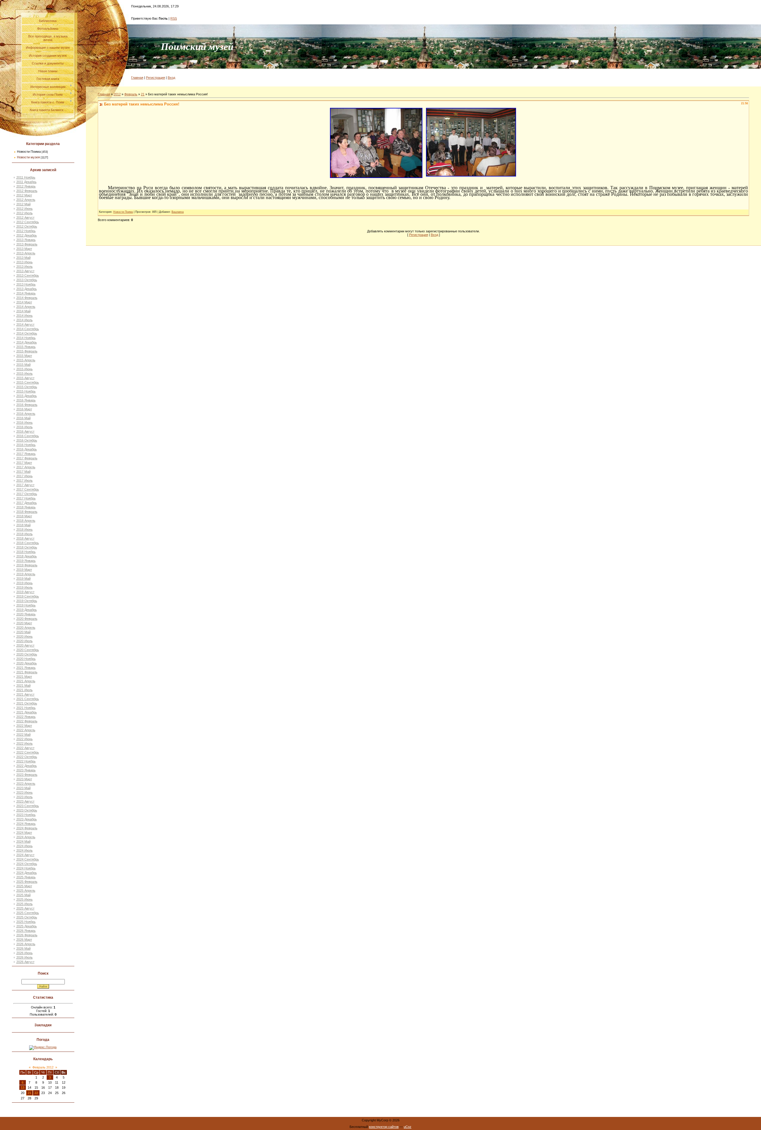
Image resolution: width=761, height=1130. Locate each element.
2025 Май (23, 895)
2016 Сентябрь (27, 436)
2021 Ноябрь (26, 708)
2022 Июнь (24, 739)
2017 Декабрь (26, 503)
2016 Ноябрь (26, 445)
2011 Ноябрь (25, 177)
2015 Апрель (25, 360)
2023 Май (23, 788)
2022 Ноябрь (26, 761)
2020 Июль (24, 641)
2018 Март (24, 516)
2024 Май (23, 841)
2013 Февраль (26, 244)
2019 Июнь (24, 583)
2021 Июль (24, 690)
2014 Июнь (24, 315)
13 (22, 1087)
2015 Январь (26, 347)
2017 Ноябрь (26, 498)
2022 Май (23, 734)
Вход (171, 77)
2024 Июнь (24, 846)
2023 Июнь (24, 792)
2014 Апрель (25, 306)
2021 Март (24, 676)
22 (36, 1093)
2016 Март (24, 409)
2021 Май (23, 685)
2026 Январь (26, 930)
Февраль (130, 94)
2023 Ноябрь (26, 815)
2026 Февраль (26, 935)
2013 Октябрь (26, 280)
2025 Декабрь (26, 926)
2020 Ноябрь (26, 659)
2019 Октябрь (26, 601)
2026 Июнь (24, 953)
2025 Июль (24, 904)
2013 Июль (24, 266)
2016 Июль (24, 427)
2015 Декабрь (26, 396)
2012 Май (23, 204)
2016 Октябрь (26, 440)
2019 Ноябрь (26, 605)
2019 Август (25, 592)
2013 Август (25, 271)
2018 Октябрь (26, 547)
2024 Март (24, 832)
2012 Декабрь (26, 235)
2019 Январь (26, 560)
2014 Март (24, 302)
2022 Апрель (25, 730)
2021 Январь (26, 667)
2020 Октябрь (26, 654)
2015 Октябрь (26, 387)
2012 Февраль (26, 191)
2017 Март (24, 462)
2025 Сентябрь (27, 913)
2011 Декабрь (26, 182)
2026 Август (25, 962)
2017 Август (25, 485)
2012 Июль (24, 213)
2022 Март (24, 725)
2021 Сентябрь (27, 699)
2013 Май (23, 257)
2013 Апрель (25, 253)
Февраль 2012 (43, 1067)
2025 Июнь (24, 899)
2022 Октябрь (26, 757)
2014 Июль (24, 320)
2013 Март (24, 248)
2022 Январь (26, 716)
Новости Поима (29, 151)
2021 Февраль (26, 672)
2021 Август (25, 694)
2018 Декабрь (26, 556)
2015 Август (25, 378)
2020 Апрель (25, 627)
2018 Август (25, 538)
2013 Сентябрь (27, 275)
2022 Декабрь (26, 765)
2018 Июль (24, 534)
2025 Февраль (26, 881)
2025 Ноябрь (26, 921)
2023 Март (24, 779)
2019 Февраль (26, 565)
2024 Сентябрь (27, 859)
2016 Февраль (26, 404)
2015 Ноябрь (26, 391)
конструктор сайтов (384, 1127)
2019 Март (24, 569)
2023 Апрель (25, 783)
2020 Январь (26, 614)
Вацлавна (178, 211)
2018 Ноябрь (26, 552)
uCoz (407, 1127)
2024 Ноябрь (26, 868)
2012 (117, 94)
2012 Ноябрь (26, 231)
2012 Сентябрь (27, 222)
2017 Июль (24, 480)
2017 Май (23, 471)
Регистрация (155, 77)
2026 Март (24, 939)
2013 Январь (26, 240)
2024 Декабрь (26, 872)
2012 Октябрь (26, 226)
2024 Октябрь (26, 864)
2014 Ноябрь (26, 338)
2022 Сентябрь (27, 752)
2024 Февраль (26, 828)
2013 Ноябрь (26, 284)
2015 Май (23, 364)
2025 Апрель (25, 890)
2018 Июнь (24, 529)
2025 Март (24, 886)
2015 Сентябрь (27, 382)
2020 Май (23, 632)
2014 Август (25, 324)
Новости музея (28, 157)
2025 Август (25, 908)
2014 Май (23, 311)
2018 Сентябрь (27, 543)
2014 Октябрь (26, 333)
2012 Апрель (25, 199)
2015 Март (24, 355)
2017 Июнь (24, 476)
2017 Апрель (25, 467)
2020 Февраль (26, 618)
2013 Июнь (24, 262)
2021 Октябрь (26, 703)
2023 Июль (24, 797)
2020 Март (24, 623)
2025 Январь (26, 877)
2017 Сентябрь (27, 489)
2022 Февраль (26, 721)
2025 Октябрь (26, 917)
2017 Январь (26, 454)
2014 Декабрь (26, 342)
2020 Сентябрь (27, 650)
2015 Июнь (24, 369)
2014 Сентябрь (27, 329)
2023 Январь (26, 770)
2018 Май (23, 525)
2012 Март (24, 195)
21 (29, 1093)
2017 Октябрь (26, 494)
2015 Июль (24, 373)
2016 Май (23, 418)
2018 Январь (26, 507)
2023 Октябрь (26, 810)
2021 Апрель (25, 681)
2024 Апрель (25, 837)
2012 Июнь (24, 208)
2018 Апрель (25, 520)
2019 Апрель (25, 574)
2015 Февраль (26, 351)
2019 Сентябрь (27, 596)
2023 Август (25, 801)
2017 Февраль (26, 458)
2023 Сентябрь (27, 806)
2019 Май (23, 578)
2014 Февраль (26, 298)
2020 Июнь (24, 636)
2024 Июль (24, 850)
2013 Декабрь (26, 289)
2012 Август (25, 217)
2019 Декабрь (26, 610)
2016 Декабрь (26, 449)
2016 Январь (26, 400)
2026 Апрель (25, 944)
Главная (137, 77)
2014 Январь (26, 293)
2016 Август (25, 431)
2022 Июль (24, 743)
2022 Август (25, 748)
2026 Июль (24, 957)
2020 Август (25, 645)
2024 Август (25, 855)
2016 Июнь (24, 422)
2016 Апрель (25, 413)
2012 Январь (26, 186)
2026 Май (23, 948)
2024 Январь (26, 823)
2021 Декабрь (26, 712)
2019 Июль (24, 587)
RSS (173, 18)
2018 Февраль (26, 511)
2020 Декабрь (26, 663)
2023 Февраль (26, 774)
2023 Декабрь (26, 819)
